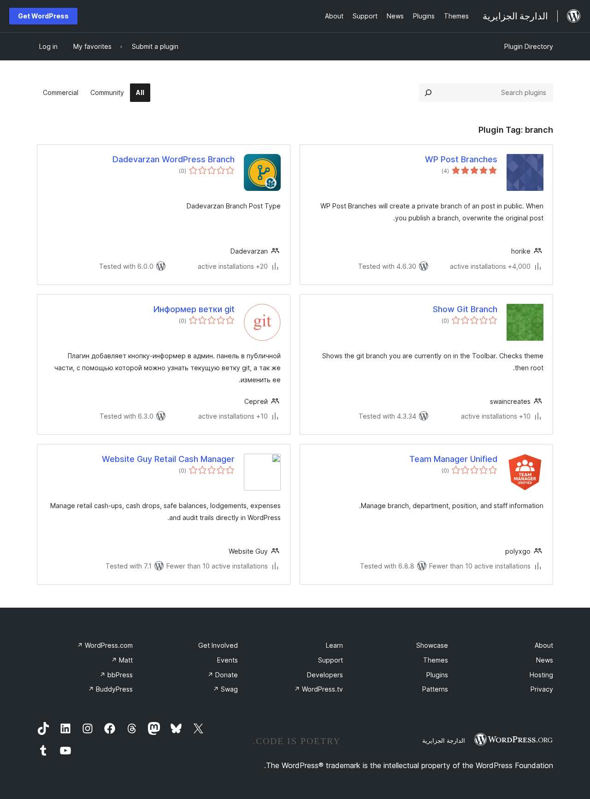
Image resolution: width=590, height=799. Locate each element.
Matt (122, 660)
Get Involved (218, 645)
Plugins (437, 675)
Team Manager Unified (453, 459)
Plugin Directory (528, 46)
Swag (225, 689)
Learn (334, 645)
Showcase (432, 645)
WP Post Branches (461, 159)
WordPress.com (105, 645)
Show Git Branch (465, 309)
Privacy (542, 689)
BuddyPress (110, 689)
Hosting (541, 675)
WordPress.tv (318, 689)
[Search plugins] (428, 92)
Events (227, 660)
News (544, 660)
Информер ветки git (194, 309)
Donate (222, 675)
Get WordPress (43, 16)
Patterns (435, 689)
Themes (435, 660)
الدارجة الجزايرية (443, 740)
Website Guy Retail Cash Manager (168, 459)
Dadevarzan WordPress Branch (173, 159)
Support (330, 660)
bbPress (116, 675)
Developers (325, 675)
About (544, 645)
